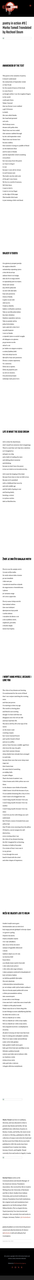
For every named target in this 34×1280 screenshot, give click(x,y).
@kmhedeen (7, 1233)
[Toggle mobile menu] (30, 6)
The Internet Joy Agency (20, 1263)
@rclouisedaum (25, 1217)
